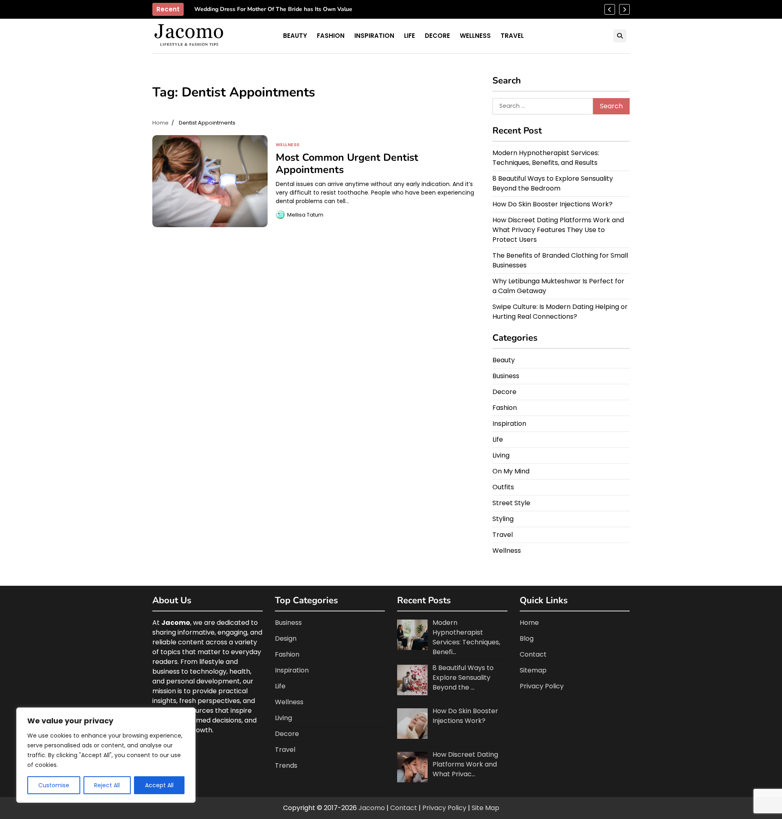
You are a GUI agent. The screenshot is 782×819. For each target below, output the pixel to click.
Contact (533, 654)
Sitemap (533, 670)
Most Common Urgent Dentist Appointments (347, 164)
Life (409, 35)
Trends (286, 765)
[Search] (619, 35)
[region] (106, 755)
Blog (527, 638)
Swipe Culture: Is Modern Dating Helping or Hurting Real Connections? (560, 311)
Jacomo (371, 807)
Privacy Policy (542, 686)
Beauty (295, 35)
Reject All (107, 785)
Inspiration (374, 35)
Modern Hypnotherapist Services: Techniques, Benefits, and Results (545, 157)
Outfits (503, 487)
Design (286, 638)
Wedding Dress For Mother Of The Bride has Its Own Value (273, 9)
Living (501, 455)
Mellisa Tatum (305, 214)
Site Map (485, 807)
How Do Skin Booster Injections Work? (552, 204)
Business (505, 376)
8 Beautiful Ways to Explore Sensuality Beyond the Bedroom (552, 183)
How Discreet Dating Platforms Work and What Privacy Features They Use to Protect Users (558, 229)
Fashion (331, 35)
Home (529, 622)
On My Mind (510, 471)
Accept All (159, 785)
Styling (503, 518)
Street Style (511, 503)
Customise (53, 785)
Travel (512, 35)
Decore (437, 35)
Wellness (475, 35)
